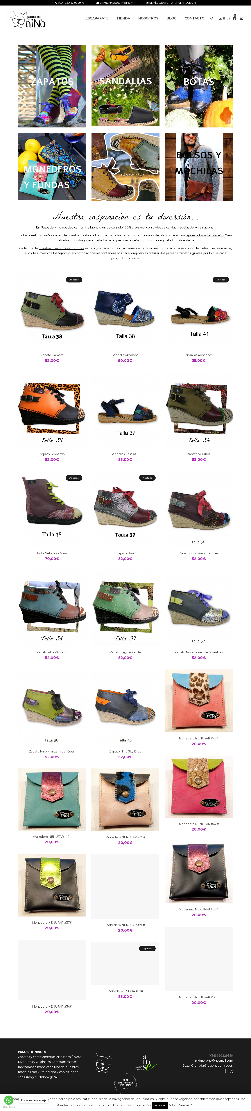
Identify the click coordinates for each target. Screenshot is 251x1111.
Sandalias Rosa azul (125, 454)
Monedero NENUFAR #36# (125, 925)
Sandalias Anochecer (199, 355)
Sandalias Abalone (125, 355)
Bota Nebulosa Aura (52, 553)
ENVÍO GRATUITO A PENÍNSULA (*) (172, 2)
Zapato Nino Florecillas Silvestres (199, 652)
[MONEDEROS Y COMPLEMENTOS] (52, 166)
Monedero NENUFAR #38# (199, 909)
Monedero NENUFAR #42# (199, 824)
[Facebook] (225, 1071)
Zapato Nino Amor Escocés (198, 553)
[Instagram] (231, 1071)
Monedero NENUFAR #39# (125, 837)
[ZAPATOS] (52, 86)
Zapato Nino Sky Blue (125, 751)
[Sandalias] (125, 85)
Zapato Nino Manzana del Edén (52, 751)
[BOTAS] (199, 86)
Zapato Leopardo (52, 454)
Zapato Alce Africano (52, 652)
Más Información (181, 1105)
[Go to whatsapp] (8, 1100)
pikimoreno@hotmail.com (116, 2)
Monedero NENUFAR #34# (52, 1006)
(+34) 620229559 (221, 1055)
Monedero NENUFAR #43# (199, 738)
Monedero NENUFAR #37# (52, 922)
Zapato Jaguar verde (125, 652)
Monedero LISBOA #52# (125, 991)
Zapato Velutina (199, 454)
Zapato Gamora (52, 355)
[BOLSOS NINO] (199, 167)
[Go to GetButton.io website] (9, 1107)
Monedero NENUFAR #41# (52, 836)
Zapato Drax (125, 553)
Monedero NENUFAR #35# (198, 997)
